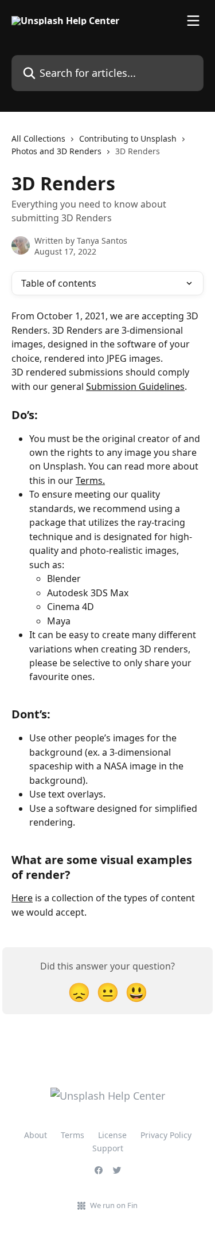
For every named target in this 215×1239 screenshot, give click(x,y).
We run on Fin (114, 1205)
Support (107, 1148)
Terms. (90, 480)
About (35, 1134)
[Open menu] (193, 21)
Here (22, 898)
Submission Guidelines (135, 386)
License (112, 1134)
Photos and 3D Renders (56, 151)
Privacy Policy (165, 1134)
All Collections (38, 138)
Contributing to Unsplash (128, 138)
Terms (72, 1134)
